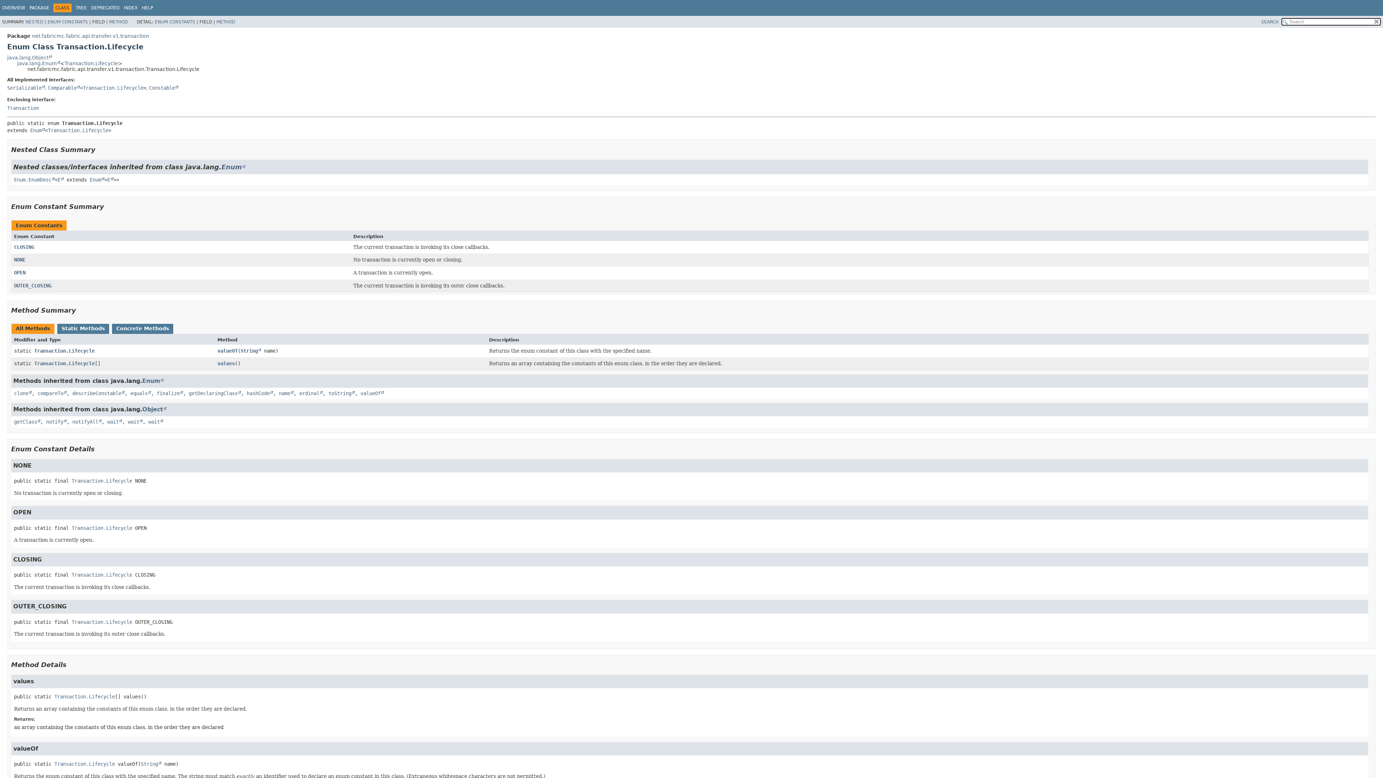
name (284, 393)
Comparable (62, 88)
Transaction (23, 108)
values (226, 363)
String (249, 351)
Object (152, 409)
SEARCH (1270, 21)
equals (139, 393)
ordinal (309, 393)
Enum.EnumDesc (33, 180)
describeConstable (96, 393)
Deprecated (105, 7)
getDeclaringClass (213, 393)
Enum (36, 130)
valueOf (228, 351)
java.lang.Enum (37, 63)
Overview (13, 7)
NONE (20, 260)
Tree (81, 7)
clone (21, 393)
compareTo (50, 393)
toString (340, 393)
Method (118, 21)
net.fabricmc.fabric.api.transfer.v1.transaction (90, 36)
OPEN (20, 273)
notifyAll (85, 422)
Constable (162, 88)
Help (147, 7)
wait (113, 422)
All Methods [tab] (33, 328)
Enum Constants (68, 21)
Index (131, 7)
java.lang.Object (28, 58)
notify (54, 422)
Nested (34, 21)
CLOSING (24, 247)
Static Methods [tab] (83, 328)
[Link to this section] (100, 149)
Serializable (24, 88)
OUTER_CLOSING (33, 286)
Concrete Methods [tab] (142, 328)
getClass (25, 422)
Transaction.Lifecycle (91, 63)
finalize (168, 393)
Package (39, 7)
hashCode (258, 393)
